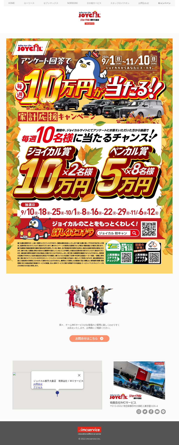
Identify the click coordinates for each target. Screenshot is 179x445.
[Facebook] (151, 411)
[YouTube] (157, 411)
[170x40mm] (78, 305)
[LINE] (163, 411)
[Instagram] (138, 411)
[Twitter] (144, 411)
